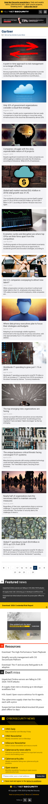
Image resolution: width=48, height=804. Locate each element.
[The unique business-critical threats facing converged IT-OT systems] (24, 438)
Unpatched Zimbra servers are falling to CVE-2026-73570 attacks (23, 588)
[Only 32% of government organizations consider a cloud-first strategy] (24, 91)
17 (17, 568)
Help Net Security (33, 790)
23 (15, 572)
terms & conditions (34, 781)
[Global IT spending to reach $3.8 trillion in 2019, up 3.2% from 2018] (24, 528)
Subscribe (41, 776)
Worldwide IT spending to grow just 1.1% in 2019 (22, 368)
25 (24, 572)
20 (31, 568)
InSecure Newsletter (15, 743)
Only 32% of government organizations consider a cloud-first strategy (20, 106)
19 (26, 568)
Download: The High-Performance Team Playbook (24, 652)
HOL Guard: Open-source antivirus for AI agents (23, 694)
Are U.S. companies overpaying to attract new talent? (23, 281)
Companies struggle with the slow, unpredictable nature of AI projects (18, 150)
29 (33, 572)
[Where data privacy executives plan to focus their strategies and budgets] (24, 310)
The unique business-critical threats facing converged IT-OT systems (22, 453)
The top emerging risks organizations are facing (21, 410)
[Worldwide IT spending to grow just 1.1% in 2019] (24, 353)
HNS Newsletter (13, 736)
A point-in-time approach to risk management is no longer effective (23, 65)
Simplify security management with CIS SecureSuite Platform (19, 658)
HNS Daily (10, 729)
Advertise (36, 794)
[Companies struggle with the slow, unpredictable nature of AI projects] (24, 135)
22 (40, 568)
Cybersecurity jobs (14, 758)
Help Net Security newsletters (17, 2)
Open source (11, 767)
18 (22, 568)
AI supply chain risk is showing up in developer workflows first (23, 592)
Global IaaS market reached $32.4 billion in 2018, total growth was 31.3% (21, 191)
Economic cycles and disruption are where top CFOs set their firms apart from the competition (23, 236)
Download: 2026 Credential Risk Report (17, 605)
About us (28, 794)
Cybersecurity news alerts (18, 750)
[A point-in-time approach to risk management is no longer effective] (24, 50)
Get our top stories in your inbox (14, 35)
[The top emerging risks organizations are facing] (24, 395)
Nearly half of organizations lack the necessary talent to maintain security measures (19, 498)
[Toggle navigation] (45, 12)
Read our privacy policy (16, 794)
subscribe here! (30, 7)
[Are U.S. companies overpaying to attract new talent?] (24, 266)
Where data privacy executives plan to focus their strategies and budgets (23, 324)
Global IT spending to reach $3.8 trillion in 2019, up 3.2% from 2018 (21, 543)
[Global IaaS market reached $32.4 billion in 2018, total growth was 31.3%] (24, 176)
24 (19, 572)
